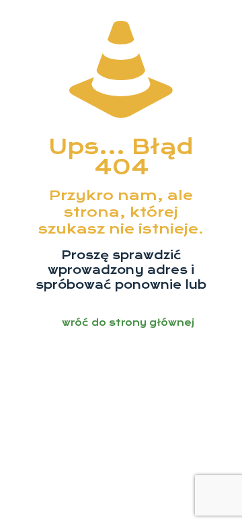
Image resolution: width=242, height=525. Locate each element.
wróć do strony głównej (128, 322)
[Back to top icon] (214, 497)
